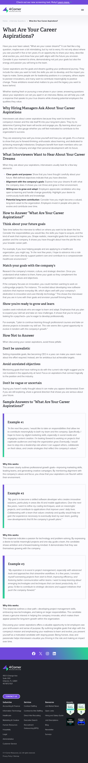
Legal (5, 734)
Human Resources (10, 725)
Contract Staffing (30, 706)
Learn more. (64, 2)
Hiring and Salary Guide (54, 715)
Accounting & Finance (11, 706)
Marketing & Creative (11, 720)
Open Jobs (49, 711)
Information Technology (12, 711)
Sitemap (16, 756)
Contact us (11, 696)
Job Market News (52, 706)
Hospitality (7, 729)
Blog (47, 725)
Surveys (48, 734)
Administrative (8, 739)
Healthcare (7, 715)
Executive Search (30, 720)
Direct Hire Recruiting (32, 715)
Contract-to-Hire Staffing (33, 711)
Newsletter (49, 729)
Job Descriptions (51, 720)
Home (5, 21)
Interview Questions (18, 21)
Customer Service (10, 744)
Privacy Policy (7, 756)
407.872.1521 (8, 683)
